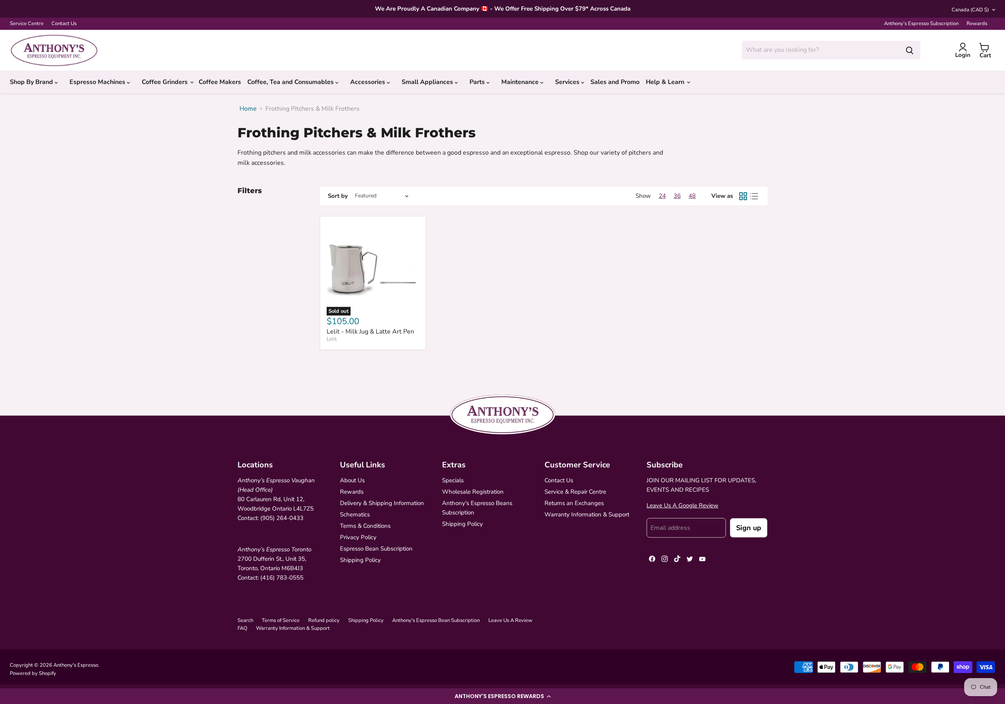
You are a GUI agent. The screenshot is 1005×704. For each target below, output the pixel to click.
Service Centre (27, 24)
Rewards (977, 24)
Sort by (338, 196)
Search (245, 620)
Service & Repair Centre (575, 492)
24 (662, 196)
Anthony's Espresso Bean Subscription (436, 620)
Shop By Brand (32, 82)
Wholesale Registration (473, 492)
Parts (478, 82)
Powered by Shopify (33, 673)
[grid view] (743, 196)
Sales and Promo (615, 82)
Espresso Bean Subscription (376, 549)
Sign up (748, 528)
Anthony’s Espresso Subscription (921, 24)
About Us (352, 480)
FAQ (242, 628)
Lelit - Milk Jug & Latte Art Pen (370, 331)
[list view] (754, 196)
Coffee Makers (220, 82)
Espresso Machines (98, 82)
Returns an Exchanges (574, 503)
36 (677, 196)
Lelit (332, 339)
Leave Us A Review (510, 620)
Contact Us (64, 24)
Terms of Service (281, 620)
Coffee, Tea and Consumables (291, 82)
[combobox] (820, 50)
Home (248, 108)
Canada (970, 9)
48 (692, 196)
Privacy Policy (358, 537)
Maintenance (520, 82)
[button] (502, 696)
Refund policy (324, 620)
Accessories (368, 82)
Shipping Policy (360, 560)
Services (568, 82)
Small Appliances (428, 82)
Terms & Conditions (365, 526)
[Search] (909, 50)
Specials (453, 480)
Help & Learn (666, 82)
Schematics (355, 514)
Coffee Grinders (165, 82)
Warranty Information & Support (587, 514)
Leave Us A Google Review (682, 505)
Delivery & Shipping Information (382, 503)
